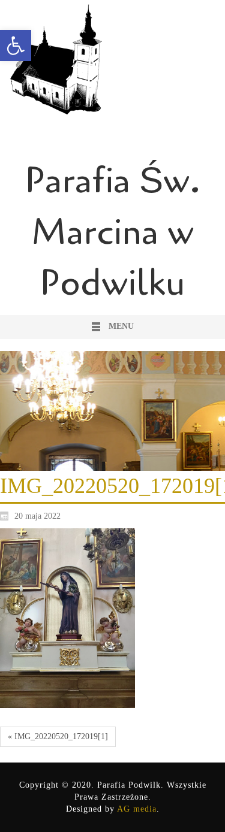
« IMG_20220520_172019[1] (58, 736)
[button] (15, 45)
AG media (137, 808)
